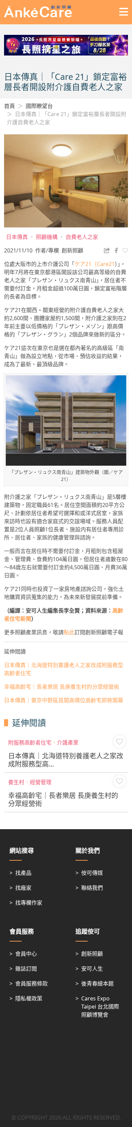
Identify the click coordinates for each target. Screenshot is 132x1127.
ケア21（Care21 (94, 264)
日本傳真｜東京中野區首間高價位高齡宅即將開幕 (63, 700)
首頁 (9, 106)
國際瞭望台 (39, 106)
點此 (69, 632)
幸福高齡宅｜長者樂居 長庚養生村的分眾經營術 (61, 686)
